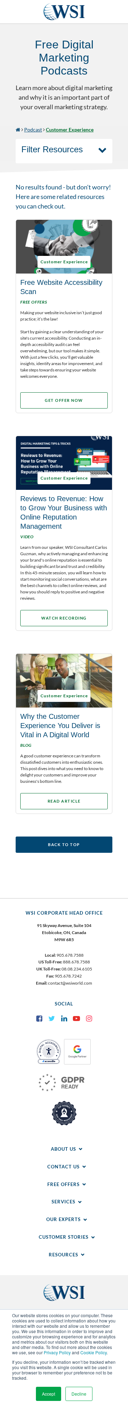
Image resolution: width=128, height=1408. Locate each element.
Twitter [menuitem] (51, 1018)
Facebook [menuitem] (39, 1018)
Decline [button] (78, 1394)
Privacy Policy (57, 1352)
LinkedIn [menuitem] (64, 1018)
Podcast (33, 130)
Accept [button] (48, 1394)
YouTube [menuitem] (76, 1018)
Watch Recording (64, 618)
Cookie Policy (93, 1352)
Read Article (64, 801)
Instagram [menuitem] (89, 1018)
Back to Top (64, 844)
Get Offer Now (64, 400)
